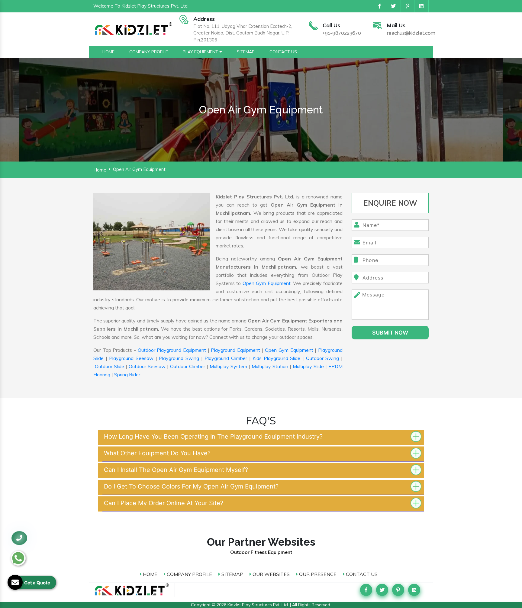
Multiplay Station (270, 366)
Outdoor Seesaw (147, 366)
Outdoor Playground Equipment (172, 350)
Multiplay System (228, 366)
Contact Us (361, 574)
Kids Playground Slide (276, 358)
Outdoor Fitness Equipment (261, 552)
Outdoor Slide (109, 366)
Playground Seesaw (131, 358)
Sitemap (231, 574)
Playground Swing (179, 358)
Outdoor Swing (322, 358)
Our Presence (317, 574)
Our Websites (270, 574)
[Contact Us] (19, 538)
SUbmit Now (390, 332)
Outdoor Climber (187, 366)
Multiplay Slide (308, 366)
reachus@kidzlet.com (411, 33)
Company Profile (189, 574)
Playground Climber (226, 358)
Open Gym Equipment (267, 283)
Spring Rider (127, 374)
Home (99, 170)
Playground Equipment (235, 350)
